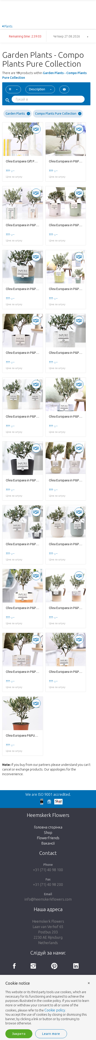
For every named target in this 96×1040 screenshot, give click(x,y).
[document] (48, 1003)
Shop (48, 833)
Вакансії (48, 843)
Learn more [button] (51, 1034)
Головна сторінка (48, 827)
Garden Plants (15, 113)
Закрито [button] (19, 1034)
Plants (8, 26)
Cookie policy (54, 1010)
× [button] (89, 982)
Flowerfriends (48, 838)
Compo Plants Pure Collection (55, 113)
